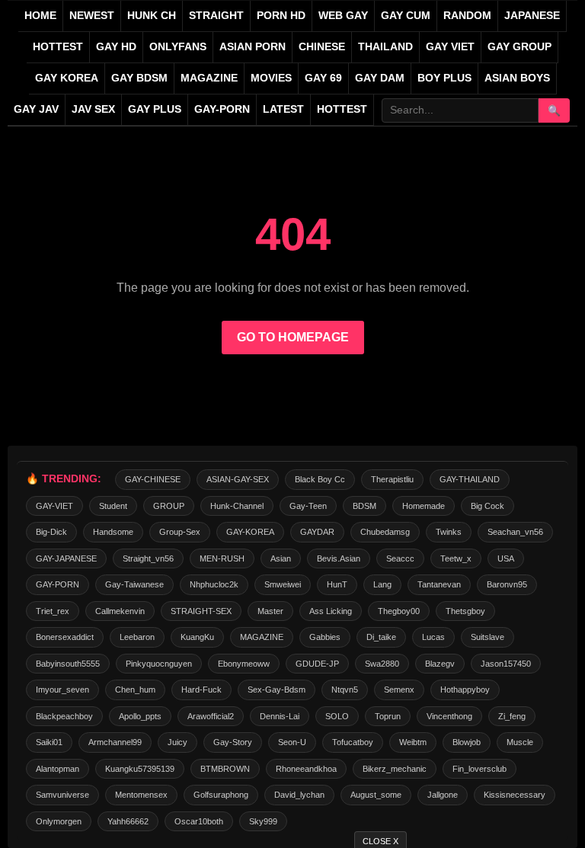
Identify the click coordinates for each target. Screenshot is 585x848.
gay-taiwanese (134, 584)
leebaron (137, 637)
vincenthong (449, 716)
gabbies (324, 637)
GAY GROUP (519, 47)
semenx (399, 689)
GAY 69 (323, 78)
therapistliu (392, 479)
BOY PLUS (444, 78)
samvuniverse (62, 794)
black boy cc (320, 479)
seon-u (292, 742)
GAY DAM (379, 78)
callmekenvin (120, 611)
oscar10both (198, 821)
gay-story (232, 742)
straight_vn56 (148, 558)
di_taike (381, 637)
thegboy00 (399, 611)
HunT (337, 584)
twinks (449, 531)
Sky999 (263, 821)
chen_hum (135, 689)
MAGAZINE (209, 78)
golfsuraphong (220, 794)
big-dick (51, 531)
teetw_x (456, 558)
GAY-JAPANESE (66, 558)
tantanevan (439, 584)
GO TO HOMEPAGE (293, 337)
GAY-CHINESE (153, 479)
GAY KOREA (66, 78)
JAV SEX (93, 109)
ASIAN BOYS (517, 78)
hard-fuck (201, 689)
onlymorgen (59, 821)
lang (382, 584)
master (270, 611)
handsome (113, 531)
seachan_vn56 (515, 531)
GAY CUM (405, 15)
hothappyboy (465, 689)
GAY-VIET (54, 505)
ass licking (330, 611)
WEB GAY (343, 15)
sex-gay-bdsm (276, 689)
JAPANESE (532, 15)
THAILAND (385, 47)
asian (280, 558)
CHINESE (322, 47)
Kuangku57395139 (139, 768)
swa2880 (382, 663)
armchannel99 (115, 742)
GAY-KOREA (250, 531)
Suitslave (487, 637)
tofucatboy (352, 742)
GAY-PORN (57, 584)
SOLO (337, 716)
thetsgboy (465, 611)
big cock (487, 505)
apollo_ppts (140, 716)
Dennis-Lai (279, 716)
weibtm (413, 742)
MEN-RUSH (222, 558)
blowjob (466, 742)
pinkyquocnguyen (159, 663)
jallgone (442, 794)
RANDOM (467, 15)
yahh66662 (128, 821)
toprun (388, 716)
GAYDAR (317, 531)
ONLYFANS (177, 47)
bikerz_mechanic (395, 768)
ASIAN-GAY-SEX (237, 479)
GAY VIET (450, 47)
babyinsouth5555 (68, 663)
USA (505, 558)
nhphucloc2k (214, 584)
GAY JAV (36, 109)
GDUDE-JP (317, 663)
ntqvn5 (344, 689)
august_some (375, 794)
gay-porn (222, 109)
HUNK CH (151, 15)
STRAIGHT (216, 15)
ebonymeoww (244, 663)
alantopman (57, 768)
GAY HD (116, 47)
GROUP (168, 505)
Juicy (177, 742)
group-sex (179, 531)
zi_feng (512, 716)
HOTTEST (58, 47)
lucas (433, 637)
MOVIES (271, 78)
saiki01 (49, 742)
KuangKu (197, 637)
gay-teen (308, 505)
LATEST (283, 109)
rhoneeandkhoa (306, 768)
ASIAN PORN (252, 47)
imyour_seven (62, 689)
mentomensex (141, 794)
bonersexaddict (65, 637)
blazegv (440, 663)
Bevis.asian (338, 558)
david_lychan (299, 794)
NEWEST (91, 15)
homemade (423, 505)
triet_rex (52, 611)
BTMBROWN (225, 768)
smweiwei (282, 584)
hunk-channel (237, 505)
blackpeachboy (64, 716)
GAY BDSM (139, 78)
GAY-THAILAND (470, 479)
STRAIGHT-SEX (201, 611)
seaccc (400, 558)
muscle (520, 742)
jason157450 (506, 663)
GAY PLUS (154, 109)
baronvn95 (507, 584)
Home (40, 15)
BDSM (364, 505)
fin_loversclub (479, 768)
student (113, 505)
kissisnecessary (514, 794)
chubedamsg (385, 531)
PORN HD (281, 15)
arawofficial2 (210, 716)
